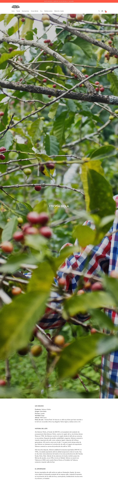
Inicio (13, 11)
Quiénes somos (48, 11)
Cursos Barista (34, 11)
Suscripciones (25, 11)
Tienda (18, 11)
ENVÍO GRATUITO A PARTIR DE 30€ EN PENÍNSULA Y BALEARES (59, 1)
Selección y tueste (59, 11)
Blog (41, 11)
